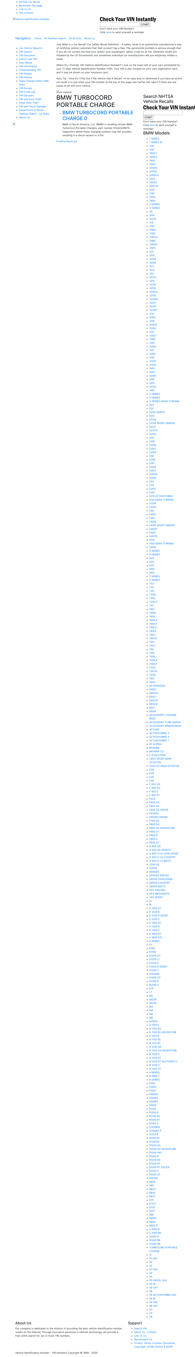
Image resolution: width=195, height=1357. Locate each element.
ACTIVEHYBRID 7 (159, 740)
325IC (152, 288)
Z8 (150, 1316)
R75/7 (152, 1203)
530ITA (153, 474)
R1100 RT (154, 1119)
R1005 (152, 1086)
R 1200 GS (155, 1046)
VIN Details (25, 73)
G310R (153, 868)
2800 (152, 200)
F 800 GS (154, 787)
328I (151, 320)
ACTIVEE (154, 729)
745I (151, 641)
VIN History (25, 77)
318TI (152, 248)
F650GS (154, 813)
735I (151, 590)
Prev (64, 141)
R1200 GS (155, 1145)
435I (151, 383)
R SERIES (154, 1079)
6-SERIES (154, 554)
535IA (152, 503)
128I (151, 145)
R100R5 (153, 1094)
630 (151, 558)
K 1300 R (154, 926)
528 (151, 437)
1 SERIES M (155, 142)
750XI (152, 674)
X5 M (152, 1283)
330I (151, 342)
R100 (152, 1083)
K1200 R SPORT (158, 966)
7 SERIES (154, 576)
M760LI (153, 1021)
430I (151, 379)
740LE (152, 631)
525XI (152, 434)
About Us (89, 38)
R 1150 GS (155, 1028)
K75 (151, 988)
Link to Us (25, 9)
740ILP (153, 623)
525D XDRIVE (157, 412)
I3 (150, 900)
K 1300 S (154, 930)
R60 (151, 1185)
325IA (152, 284)
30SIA (152, 218)
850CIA (153, 700)
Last (74, 141)
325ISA (153, 299)
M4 (151, 1010)
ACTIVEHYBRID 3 (159, 733)
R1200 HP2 (155, 1152)
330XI (152, 346)
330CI (152, 335)
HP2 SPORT (156, 897)
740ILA (153, 620)
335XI (152, 364)
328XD (153, 324)
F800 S (153, 838)
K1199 (152, 952)
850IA (152, 711)
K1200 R (154, 962)
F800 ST (154, 842)
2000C (153, 171)
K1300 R (154, 981)
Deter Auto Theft (29, 102)
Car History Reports (30, 48)
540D (152, 514)
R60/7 (152, 1189)
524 (151, 404)
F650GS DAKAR (158, 817)
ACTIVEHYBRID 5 (159, 736)
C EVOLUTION (157, 755)
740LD (153, 627)
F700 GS (154, 820)
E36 (151, 769)
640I (151, 569)
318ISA (153, 244)
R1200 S (154, 1170)
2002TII (153, 186)
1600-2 (153, 153)
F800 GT (154, 831)
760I (151, 678)
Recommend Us (143, 1339)
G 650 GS (155, 846)
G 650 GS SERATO (160, 849)
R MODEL (154, 1072)
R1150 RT (154, 1138)
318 (151, 222)
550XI (152, 547)
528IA (152, 445)
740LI (152, 634)
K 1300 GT (155, 922)
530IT (152, 470)
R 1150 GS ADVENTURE (162, 1032)
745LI (152, 645)
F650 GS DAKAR (158, 809)
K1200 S (154, 970)
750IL (152, 656)
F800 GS (154, 824)
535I (151, 492)
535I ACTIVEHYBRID (161, 496)
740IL (152, 616)
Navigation (23, 38)
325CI (152, 277)
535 (151, 485)
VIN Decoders (27, 55)
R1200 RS (154, 1159)
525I (151, 415)
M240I (153, 1003)
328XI (152, 328)
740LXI (153, 638)
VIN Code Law (27, 91)
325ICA (153, 291)
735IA (152, 594)
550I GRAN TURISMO (161, 543)
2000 (152, 164)
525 (151, 408)
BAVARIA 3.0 (156, 751)
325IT (152, 302)
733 (151, 583)
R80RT (153, 1218)
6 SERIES (154, 550)
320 (151, 251)
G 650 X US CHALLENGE (163, 853)
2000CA (154, 175)
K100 (152, 948)
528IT (152, 448)
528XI (152, 452)
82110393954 (157, 685)
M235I (153, 999)
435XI (152, 386)
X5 (150, 1276)
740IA (152, 612)
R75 (151, 1200)
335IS (152, 361)
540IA (152, 521)
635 (151, 565)
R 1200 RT (155, 1057)
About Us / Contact (145, 1332)
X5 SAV (153, 1287)
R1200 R (154, 1156)
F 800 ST (154, 795)
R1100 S (153, 1123)
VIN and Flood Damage (32, 106)
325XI (152, 306)
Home (38, 38)
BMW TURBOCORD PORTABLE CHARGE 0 (97, 115)
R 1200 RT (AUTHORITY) (163, 1061)
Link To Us (140, 1335)
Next (69, 141)
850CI (152, 696)
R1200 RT (154, 1163)
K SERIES (154, 941)
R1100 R (153, 1112)
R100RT (153, 1101)
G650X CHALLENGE (161, 879)
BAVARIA (154, 747)
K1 (150, 944)
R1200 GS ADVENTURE (162, 1148)
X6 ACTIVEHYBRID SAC (162, 1294)
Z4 (150, 1313)
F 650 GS (154, 784)
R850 (152, 1221)
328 (151, 313)
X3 (150, 1265)
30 (150, 211)
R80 (151, 1214)
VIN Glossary (26, 95)
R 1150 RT (155, 1043)
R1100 (152, 1108)
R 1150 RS (155, 1039)
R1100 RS (154, 1116)
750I (151, 652)
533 (151, 481)
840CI (152, 689)
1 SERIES (154, 138)
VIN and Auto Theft (30, 99)
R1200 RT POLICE (159, 1167)
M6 (151, 1017)
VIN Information (28, 66)
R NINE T (154, 1076)
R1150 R (153, 1134)
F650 (152, 798)
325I (151, 280)
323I (151, 269)
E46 (151, 780)
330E (152, 339)
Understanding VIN (30, 69)
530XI (152, 477)
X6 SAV (153, 1305)
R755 (152, 1207)
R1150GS (154, 1141)
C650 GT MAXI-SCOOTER (164, 765)
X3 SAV (153, 1269)
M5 (151, 1014)
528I (151, 441)
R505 (152, 1181)
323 (151, 266)
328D (152, 317)
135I (151, 149)
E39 (151, 776)
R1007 (152, 1090)
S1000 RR (154, 1240)
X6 (150, 1291)
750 (151, 649)
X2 (150, 1262)
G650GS (154, 871)
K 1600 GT (155, 933)
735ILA (153, 601)
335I (151, 357)
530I (151, 463)
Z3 (150, 1309)
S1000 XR (154, 1243)
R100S (152, 1105)
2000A (153, 167)
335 (151, 350)
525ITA (153, 430)
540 (151, 510)
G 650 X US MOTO (160, 860)
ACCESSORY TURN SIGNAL (165, 722)
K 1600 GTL (156, 937)
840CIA (153, 693)
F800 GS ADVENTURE (162, 827)
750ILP (153, 663)
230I (151, 193)
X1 (150, 1254)
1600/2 (153, 156)
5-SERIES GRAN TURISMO (164, 401)
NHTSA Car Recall (29, 1)
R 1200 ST (155, 1068)
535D (152, 488)
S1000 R (154, 1236)
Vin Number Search (55, 38)
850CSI (153, 703)
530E (152, 459)
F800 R (153, 835)
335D (152, 353)
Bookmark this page (30, 5)
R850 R (153, 1225)
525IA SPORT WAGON (162, 423)
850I (151, 707)
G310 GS (154, 864)
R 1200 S (154, 1065)
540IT (152, 532)
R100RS (153, 1097)
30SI (151, 215)
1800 (152, 160)
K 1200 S (154, 919)
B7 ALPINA (155, 744)
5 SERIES (154, 393)
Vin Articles (75, 38)
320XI (152, 262)
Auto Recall (25, 62)
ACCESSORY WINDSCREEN (165, 725)
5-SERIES (154, 397)
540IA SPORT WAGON (162, 525)
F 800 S (153, 791)
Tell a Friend (26, 12)
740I (151, 609)
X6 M (152, 1298)
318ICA (153, 237)
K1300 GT (155, 977)
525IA (152, 419)
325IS (152, 295)
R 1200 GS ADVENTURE (163, 1050)
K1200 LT (154, 959)
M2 (151, 995)
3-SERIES (154, 207)
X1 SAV (153, 1258)
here (108, 32)
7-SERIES (154, 579)
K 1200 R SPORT (158, 915)
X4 (150, 1272)
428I (151, 372)
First (58, 141)
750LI (152, 667)
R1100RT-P (155, 1130)
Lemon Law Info (28, 58)
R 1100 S (154, 1024)
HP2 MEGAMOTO (159, 893)
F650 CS (154, 802)
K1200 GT (155, 955)
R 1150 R (154, 1035)
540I (151, 517)
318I (151, 226)
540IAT (153, 528)
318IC (152, 233)
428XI (152, 375)
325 (151, 273)
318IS (152, 240)
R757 (152, 1210)
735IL (152, 598)
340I (151, 368)
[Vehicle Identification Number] (31, 19)
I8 (150, 904)
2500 (152, 196)
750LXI (153, 671)
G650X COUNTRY (159, 882)
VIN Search (25, 51)
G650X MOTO (157, 886)
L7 (150, 992)
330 (151, 331)
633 (151, 561)
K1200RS (154, 973)
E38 (151, 773)
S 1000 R (154, 1229)
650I (151, 572)
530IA (152, 466)
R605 (152, 1192)
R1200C (153, 1178)
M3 (151, 1006)
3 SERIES (154, 204)
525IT (152, 426)
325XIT (153, 310)
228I (151, 189)
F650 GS (154, 806)
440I (151, 390)
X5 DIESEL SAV (158, 1280)
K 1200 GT (155, 908)
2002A (153, 182)
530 (151, 455)
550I (151, 539)
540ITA (153, 536)
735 (151, 587)
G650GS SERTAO (159, 875)
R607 (152, 1196)
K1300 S (154, 984)
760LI (152, 682)
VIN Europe (25, 88)
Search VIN (140, 1328)
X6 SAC (153, 1302)
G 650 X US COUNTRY (162, 857)
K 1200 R (154, 911)
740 (151, 605)
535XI (152, 507)
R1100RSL (154, 1127)
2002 (152, 178)
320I (151, 255)
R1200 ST (154, 1174)
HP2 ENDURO (157, 889)
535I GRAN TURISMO (161, 499)
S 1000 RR (155, 1232)
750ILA (153, 660)
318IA (152, 229)
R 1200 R (154, 1054)
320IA (152, 258)
